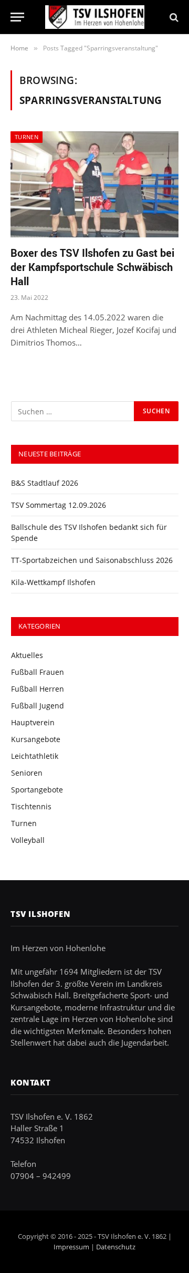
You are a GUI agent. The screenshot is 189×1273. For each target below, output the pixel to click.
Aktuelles (27, 655)
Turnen (26, 137)
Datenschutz (115, 1246)
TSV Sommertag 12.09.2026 (58, 505)
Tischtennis (31, 806)
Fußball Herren (37, 689)
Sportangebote (37, 790)
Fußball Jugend (37, 706)
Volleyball (28, 840)
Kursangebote (35, 739)
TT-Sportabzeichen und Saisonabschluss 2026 (92, 560)
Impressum (71, 1246)
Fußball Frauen (37, 672)
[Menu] (17, 17)
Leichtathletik (34, 756)
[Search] (172, 17)
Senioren (27, 773)
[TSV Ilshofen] (94, 17)
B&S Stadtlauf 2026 (44, 483)
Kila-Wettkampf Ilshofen (53, 582)
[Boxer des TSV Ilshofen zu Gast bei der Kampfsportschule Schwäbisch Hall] (94, 184)
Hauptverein (33, 722)
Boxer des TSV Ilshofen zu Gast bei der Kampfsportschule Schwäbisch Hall (92, 267)
